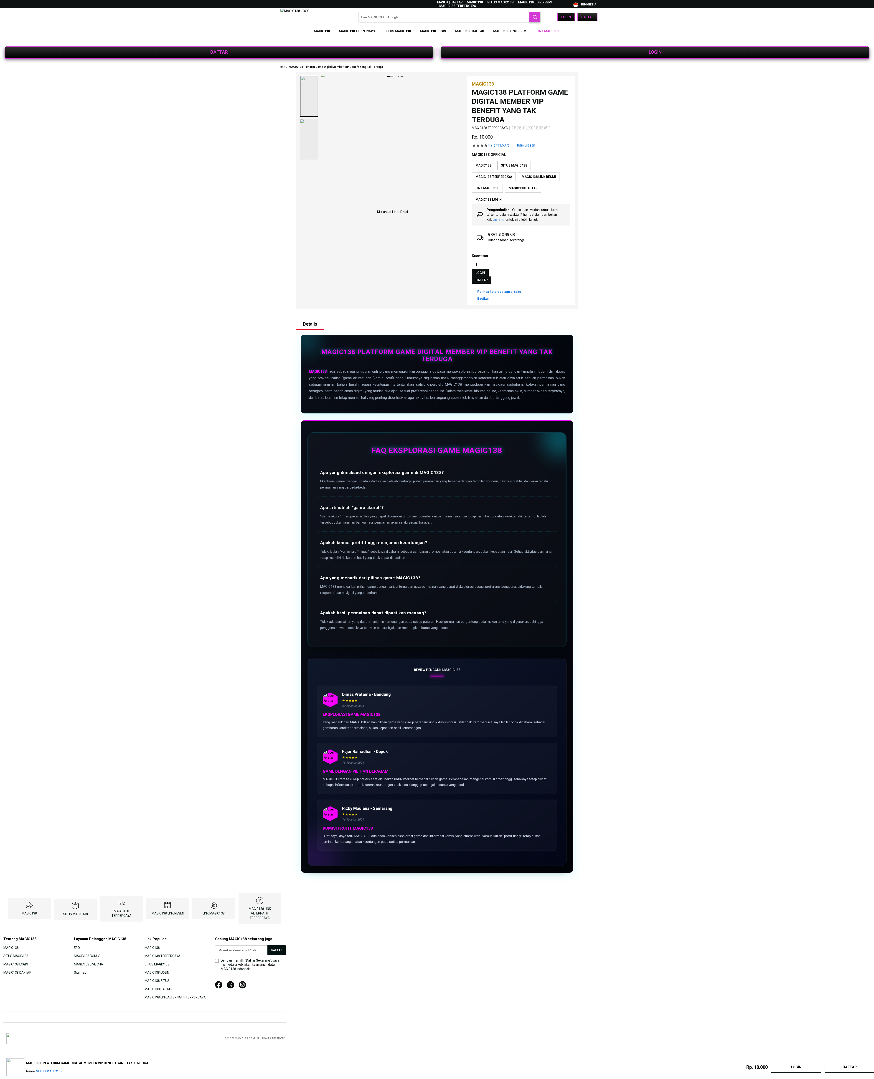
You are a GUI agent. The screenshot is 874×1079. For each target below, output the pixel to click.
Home (281, 66)
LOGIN (655, 52)
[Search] (534, 17)
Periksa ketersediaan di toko (499, 292)
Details (310, 324)
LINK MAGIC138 (214, 913)
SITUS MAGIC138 (500, 2)
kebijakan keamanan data (256, 964)
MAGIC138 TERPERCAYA (457, 6)
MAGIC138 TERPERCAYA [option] (493, 177)
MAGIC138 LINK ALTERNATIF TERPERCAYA (260, 913)
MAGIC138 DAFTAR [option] (523, 188)
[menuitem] (322, 31)
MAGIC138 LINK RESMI (535, 2)
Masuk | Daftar (450, 2)
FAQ (77, 947)
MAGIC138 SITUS (157, 981)
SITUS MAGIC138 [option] (514, 165)
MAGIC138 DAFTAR (17, 972)
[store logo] (295, 17)
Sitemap (80, 972)
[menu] (437, 31)
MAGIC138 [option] (483, 165)
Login (566, 17)
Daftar (587, 17)
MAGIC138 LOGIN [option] (488, 199)
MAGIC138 (475, 2)
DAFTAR (219, 52)
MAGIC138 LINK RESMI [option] (539, 177)
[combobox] (449, 17)
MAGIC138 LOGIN (15, 964)
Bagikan (483, 298)
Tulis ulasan (525, 145)
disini (496, 220)
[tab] (310, 324)
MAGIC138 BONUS (87, 956)
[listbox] (521, 182)
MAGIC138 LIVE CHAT (89, 964)
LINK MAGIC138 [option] (487, 188)
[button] (309, 96)
